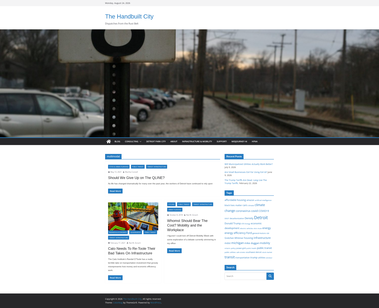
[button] (140, 141)
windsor (269, 258)
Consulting (131, 141)
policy (233, 248)
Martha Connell (131, 172)
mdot (228, 243)
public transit (264, 248)
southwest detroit (254, 252)
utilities (261, 257)
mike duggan (251, 243)
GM (267, 233)
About (173, 141)
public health (251, 248)
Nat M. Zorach (135, 243)
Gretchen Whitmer (234, 237)
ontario (227, 248)
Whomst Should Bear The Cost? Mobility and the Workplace (187, 225)
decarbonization (237, 218)
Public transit (137, 167)
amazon (250, 200)
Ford (249, 233)
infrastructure (262, 238)
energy (266, 228)
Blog (117, 141)
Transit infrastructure (156, 167)
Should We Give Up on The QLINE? (136, 178)
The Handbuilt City (129, 16)
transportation (242, 257)
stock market (267, 252)
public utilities (230, 252)
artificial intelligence (263, 200)
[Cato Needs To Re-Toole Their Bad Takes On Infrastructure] (133, 216)
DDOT (227, 218)
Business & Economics (118, 232)
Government (135, 232)
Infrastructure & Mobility (197, 141)
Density (249, 218)
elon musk (258, 228)
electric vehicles (246, 228)
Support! (222, 141)
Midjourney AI (239, 141)
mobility (265, 243)
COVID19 (263, 211)
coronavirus (243, 211)
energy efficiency (235, 233)
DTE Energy (245, 224)
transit (230, 257)
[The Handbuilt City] (189, 31)
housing (248, 238)
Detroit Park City (156, 141)
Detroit (261, 217)
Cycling (171, 204)
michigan (237, 243)
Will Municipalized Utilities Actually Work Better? (249, 164)
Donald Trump (233, 223)
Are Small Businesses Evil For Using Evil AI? (246, 172)
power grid (241, 248)
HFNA (254, 141)
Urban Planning (174, 210)
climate (251, 205)
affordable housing (235, 200)
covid (254, 211)
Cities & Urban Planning (118, 167)
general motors (259, 233)
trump (253, 257)
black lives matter (233, 205)
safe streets (240, 252)
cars (245, 205)
